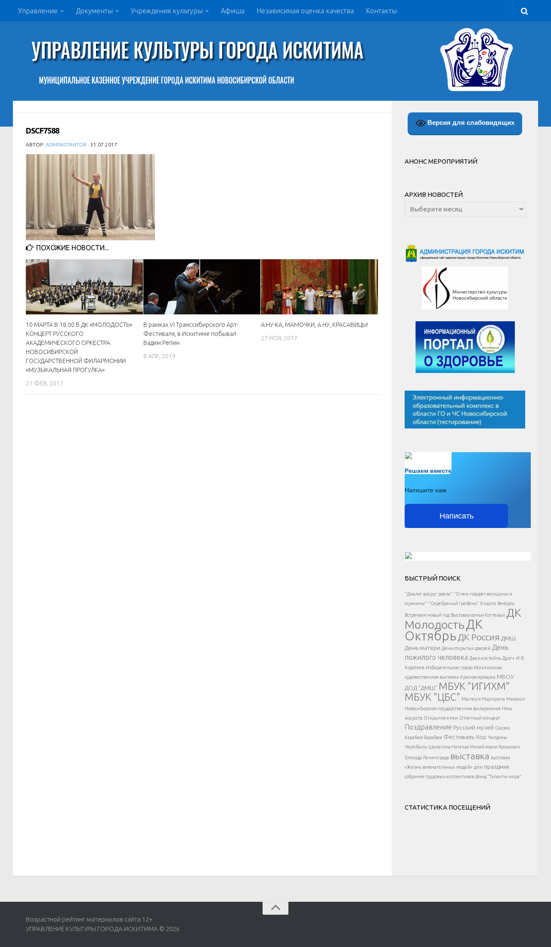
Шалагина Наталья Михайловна (462, 746)
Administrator (66, 144)
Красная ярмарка (477, 677)
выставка (469, 756)
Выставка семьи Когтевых (478, 615)
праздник (497, 766)
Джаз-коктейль (485, 658)
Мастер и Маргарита (483, 699)
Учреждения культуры (167, 11)
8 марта (488, 603)
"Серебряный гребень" (453, 603)
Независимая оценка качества (305, 11)
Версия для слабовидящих (470, 122)
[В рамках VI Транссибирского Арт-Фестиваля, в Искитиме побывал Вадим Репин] (201, 286)
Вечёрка (505, 603)
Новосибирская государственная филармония (453, 708)
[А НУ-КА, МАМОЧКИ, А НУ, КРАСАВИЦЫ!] (319, 286)
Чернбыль (416, 746)
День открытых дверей (466, 648)
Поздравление (428, 727)
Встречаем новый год (427, 615)
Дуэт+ (508, 658)
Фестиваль (458, 736)
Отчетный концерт (479, 717)
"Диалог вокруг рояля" (428, 593)
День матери (422, 647)
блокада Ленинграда (427, 757)
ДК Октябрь (444, 630)
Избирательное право (449, 667)
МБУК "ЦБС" (432, 696)
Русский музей (473, 727)
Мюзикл (515, 699)
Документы (94, 11)
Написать (457, 516)
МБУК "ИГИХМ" (474, 686)
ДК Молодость (463, 618)
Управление (38, 11)
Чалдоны (497, 737)
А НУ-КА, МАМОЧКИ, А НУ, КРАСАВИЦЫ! (314, 324)
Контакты (381, 11)
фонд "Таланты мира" (499, 776)
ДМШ (508, 638)
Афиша (233, 11)
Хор (481, 736)
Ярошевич (509, 746)
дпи (478, 767)
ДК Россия (479, 637)
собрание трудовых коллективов (439, 776)
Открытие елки (441, 717)
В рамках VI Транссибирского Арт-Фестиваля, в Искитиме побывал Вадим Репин (190, 333)
